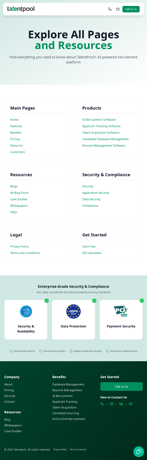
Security (87, 186)
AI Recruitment (62, 396)
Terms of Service (78, 449)
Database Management (68, 384)
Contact (9, 402)
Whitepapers (19, 206)
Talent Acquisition (64, 407)
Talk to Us (131, 9)
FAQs (13, 212)
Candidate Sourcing (65, 413)
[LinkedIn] (121, 404)
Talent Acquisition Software (100, 133)
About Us (16, 145)
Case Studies (18, 199)
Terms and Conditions (25, 253)
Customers (17, 152)
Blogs (14, 186)
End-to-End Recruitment (68, 419)
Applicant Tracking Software (101, 126)
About (8, 384)
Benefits (15, 133)
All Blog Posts (19, 193)
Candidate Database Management (105, 139)
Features (16, 126)
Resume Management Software (103, 145)
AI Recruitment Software (99, 120)
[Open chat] (138, 451)
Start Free (89, 246)
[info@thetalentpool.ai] (118, 9)
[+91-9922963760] (110, 9)
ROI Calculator (92, 253)
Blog (7, 420)
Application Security (95, 193)
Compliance (90, 206)
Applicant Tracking (64, 402)
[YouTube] (130, 404)
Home (14, 120)
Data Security (91, 199)
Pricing (15, 139)
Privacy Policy (19, 246)
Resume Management (67, 390)
